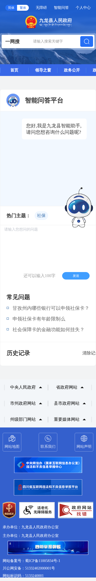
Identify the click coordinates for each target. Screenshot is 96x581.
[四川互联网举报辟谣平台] (48, 548)
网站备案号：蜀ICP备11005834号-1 (31, 561)
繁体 (23, 8)
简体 (11, 8)
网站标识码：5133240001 (23, 576)
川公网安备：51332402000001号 (29, 568)
